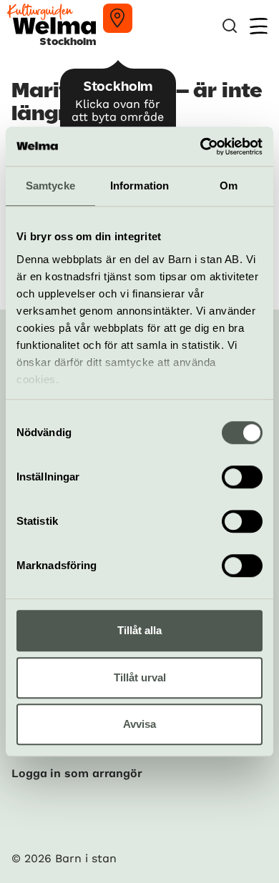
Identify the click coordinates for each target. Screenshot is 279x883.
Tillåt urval (140, 677)
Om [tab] (229, 185)
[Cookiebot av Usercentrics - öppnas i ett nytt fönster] (201, 146)
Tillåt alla (139, 630)
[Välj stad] (117, 18)
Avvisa (139, 724)
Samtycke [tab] (50, 185)
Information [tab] (139, 185)
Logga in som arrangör (76, 773)
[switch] (242, 476)
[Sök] (229, 26)
